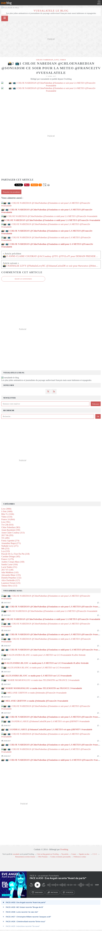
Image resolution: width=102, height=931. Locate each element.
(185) (10, 556)
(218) (15, 554)
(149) (7, 570)
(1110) (6, 517)
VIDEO (63, 60)
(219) (5, 551)
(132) (11, 578)
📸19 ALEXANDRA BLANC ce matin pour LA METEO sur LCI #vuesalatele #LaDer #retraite (45, 663)
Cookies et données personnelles (60, 857)
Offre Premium (43, 857)
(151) (9, 567)
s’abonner (39, 892)
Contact (73, 854)
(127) (10, 580)
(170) (7, 559)
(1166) (7, 514)
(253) (5, 548)
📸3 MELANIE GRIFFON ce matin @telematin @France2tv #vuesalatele (34, 701)
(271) (11, 543)
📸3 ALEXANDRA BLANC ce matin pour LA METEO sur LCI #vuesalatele (36, 676)
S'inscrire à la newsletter (11, 192)
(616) (7, 525)
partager (54, 892)
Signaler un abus (84, 854)
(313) (13, 533)
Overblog (64, 849)
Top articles (65, 854)
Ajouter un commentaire (23, 279)
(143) (9, 572)
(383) (10, 527)
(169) (12, 562)
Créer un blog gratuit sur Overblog (48, 854)
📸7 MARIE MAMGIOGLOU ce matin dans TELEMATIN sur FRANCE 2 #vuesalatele (41, 688)
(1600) (6, 511)
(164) (9, 564)
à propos (69, 892)
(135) (11, 575)
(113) (9, 586)
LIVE (56, 60)
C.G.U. (95, 854)
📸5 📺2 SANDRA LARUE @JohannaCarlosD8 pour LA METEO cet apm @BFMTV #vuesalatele (46, 729)
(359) (10, 530)
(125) (10, 583)
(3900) (6, 509)
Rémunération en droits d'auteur (25, 857)
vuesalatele (16, 854)
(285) (5, 538)
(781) (5, 522)
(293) (7, 535)
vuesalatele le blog (51, 10)
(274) (10, 540)
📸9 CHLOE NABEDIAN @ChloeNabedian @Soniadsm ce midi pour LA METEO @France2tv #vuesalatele (50, 619)
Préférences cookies (80, 857)
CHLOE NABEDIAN (44, 60)
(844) (8, 519)
